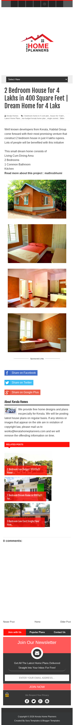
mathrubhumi (53, 173)
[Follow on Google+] (40, 701)
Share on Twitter (22, 382)
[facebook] (14, 4)
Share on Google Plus (25, 392)
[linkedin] (52, 4)
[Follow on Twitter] (33, 701)
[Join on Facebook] (26, 701)
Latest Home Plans (12, 118)
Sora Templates (32, 721)
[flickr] (37, 4)
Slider (62, 118)
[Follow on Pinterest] (47, 701)
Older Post (65, 622)
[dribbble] (44, 4)
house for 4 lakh (57, 116)
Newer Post (9, 622)
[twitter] (21, 4)
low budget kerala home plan (34, 118)
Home (37, 622)
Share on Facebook (24, 372)
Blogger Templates (51, 721)
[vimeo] (29, 4)
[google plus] (59, 4)
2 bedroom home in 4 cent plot (36, 116)
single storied (52, 118)
